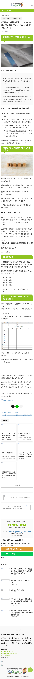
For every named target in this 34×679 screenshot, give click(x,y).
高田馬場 (30, 415)
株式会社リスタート (7, 652)
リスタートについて (6, 629)
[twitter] (13, 406)
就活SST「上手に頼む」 (8, 453)
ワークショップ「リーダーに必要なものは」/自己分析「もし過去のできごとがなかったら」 (8, 436)
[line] (17, 406)
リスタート (9, 415)
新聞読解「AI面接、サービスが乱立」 (24, 434)
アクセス (15, 629)
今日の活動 (13, 412)
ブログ (8, 412)
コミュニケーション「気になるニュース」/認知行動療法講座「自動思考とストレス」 (25, 455)
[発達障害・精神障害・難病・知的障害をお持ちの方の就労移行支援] (17, 4)
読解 (17, 412)
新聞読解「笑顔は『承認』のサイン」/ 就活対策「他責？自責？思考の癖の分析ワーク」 (9, 474)
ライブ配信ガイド (6, 656)
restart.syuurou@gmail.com (19, 531)
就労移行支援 (21, 415)
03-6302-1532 (17, 524)
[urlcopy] (21, 406)
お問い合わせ (22, 629)
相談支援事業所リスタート (9, 654)
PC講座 (4, 412)
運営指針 (18, 631)
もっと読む (18, 485)
